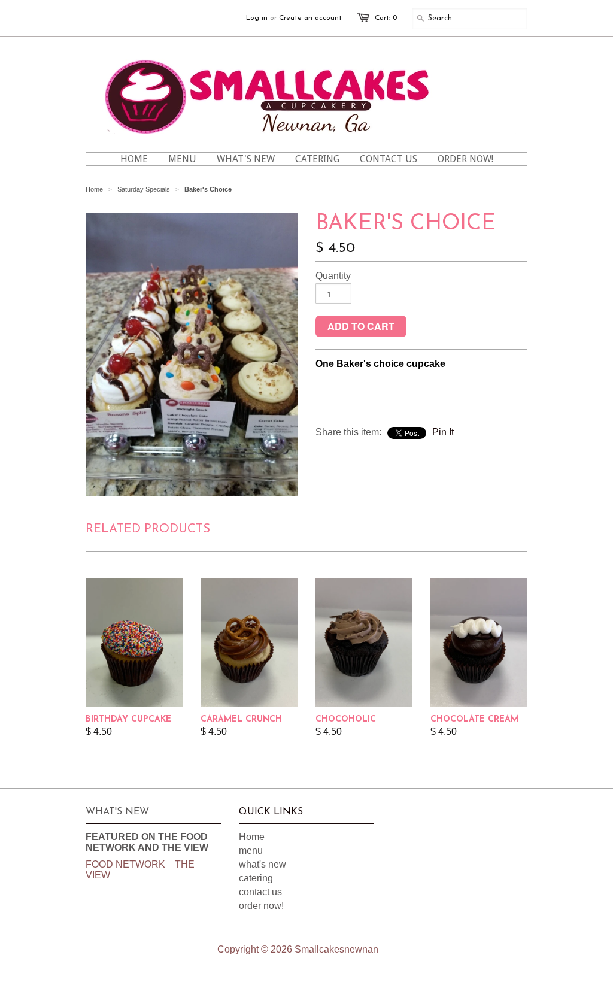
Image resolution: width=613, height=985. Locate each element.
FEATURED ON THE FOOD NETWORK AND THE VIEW (147, 842)
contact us (260, 892)
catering (256, 878)
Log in (257, 18)
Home (252, 837)
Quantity (333, 276)
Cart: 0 (386, 18)
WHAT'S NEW (117, 812)
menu (251, 850)
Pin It (443, 432)
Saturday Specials (143, 189)
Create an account (310, 18)
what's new (262, 864)
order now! (261, 906)
